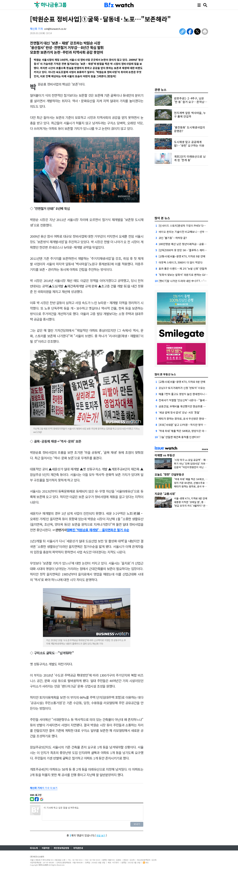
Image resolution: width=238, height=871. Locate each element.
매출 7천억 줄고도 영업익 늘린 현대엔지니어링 (184, 394)
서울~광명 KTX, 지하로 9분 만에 (190, 498)
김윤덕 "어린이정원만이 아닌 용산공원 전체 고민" (199, 467)
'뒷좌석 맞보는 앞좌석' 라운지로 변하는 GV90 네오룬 (187, 275)
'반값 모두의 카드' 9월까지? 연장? (191, 505)
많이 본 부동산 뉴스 (165, 374)
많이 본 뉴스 (162, 218)
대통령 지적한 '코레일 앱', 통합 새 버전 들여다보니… (201, 502)
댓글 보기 (100, 835)
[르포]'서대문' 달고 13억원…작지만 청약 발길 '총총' (187, 425)
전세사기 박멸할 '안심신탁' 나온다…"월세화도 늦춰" (187, 400)
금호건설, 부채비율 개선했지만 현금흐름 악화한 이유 (187, 406)
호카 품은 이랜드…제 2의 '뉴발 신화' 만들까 (183, 268)
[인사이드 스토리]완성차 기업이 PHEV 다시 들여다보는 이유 (191, 225)
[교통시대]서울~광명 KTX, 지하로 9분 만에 (182, 256)
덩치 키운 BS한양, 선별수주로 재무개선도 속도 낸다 (200, 482)
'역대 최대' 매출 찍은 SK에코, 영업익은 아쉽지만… (186, 431)
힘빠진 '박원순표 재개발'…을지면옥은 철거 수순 (98, 529)
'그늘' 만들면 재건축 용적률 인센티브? (179, 437)
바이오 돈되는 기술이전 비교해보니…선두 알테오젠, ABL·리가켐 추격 (196, 232)
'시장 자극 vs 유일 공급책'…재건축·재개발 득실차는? (201, 460)
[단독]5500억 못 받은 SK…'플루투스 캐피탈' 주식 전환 (188, 250)
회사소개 (34, 847)
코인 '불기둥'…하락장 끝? (173, 238)
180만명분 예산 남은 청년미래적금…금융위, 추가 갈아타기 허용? (194, 244)
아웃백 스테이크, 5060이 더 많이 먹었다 (180, 262)
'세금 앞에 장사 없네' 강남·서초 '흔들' (179, 412)
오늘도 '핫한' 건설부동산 (169, 474)
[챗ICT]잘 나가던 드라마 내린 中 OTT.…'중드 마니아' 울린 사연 (193, 281)
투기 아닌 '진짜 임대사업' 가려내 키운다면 (195, 463)
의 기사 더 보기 (43, 788)
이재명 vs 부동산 (165, 455)
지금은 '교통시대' (165, 494)
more (205, 449)
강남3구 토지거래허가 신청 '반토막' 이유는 (182, 388)
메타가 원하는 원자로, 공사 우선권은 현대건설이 (185, 418)
